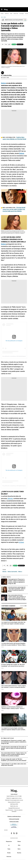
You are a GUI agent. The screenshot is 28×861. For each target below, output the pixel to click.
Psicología (21, 13)
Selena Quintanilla (12, 571)
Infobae (21, 542)
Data (19, 845)
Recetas (19, 852)
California (7, 13)
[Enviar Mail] (2, 75)
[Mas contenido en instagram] (16, 833)
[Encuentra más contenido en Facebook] (2, 44)
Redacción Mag (7, 75)
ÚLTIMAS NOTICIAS (7, 738)
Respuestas (9, 841)
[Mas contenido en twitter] (14, 833)
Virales (9, 852)
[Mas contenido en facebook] (11, 833)
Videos (19, 841)
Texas (11, 13)
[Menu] (2, 9)
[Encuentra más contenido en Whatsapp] (9, 44)
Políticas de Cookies (14, 821)
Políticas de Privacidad (14, 819)
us (8, 845)
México (20, 571)
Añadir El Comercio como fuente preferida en (14, 19)
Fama (9, 849)
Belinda (10, 498)
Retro (19, 849)
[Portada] (14, 793)
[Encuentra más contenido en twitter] (6, 44)
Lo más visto (6, 577)
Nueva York (16, 13)
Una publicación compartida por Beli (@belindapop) (14, 356)
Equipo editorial (14, 794)
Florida (2, 13)
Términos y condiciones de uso (14, 816)
